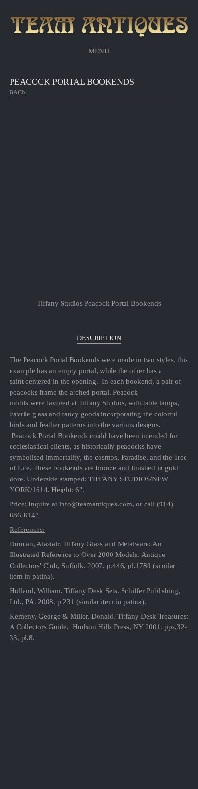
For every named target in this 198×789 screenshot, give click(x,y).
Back (18, 92)
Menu (99, 51)
